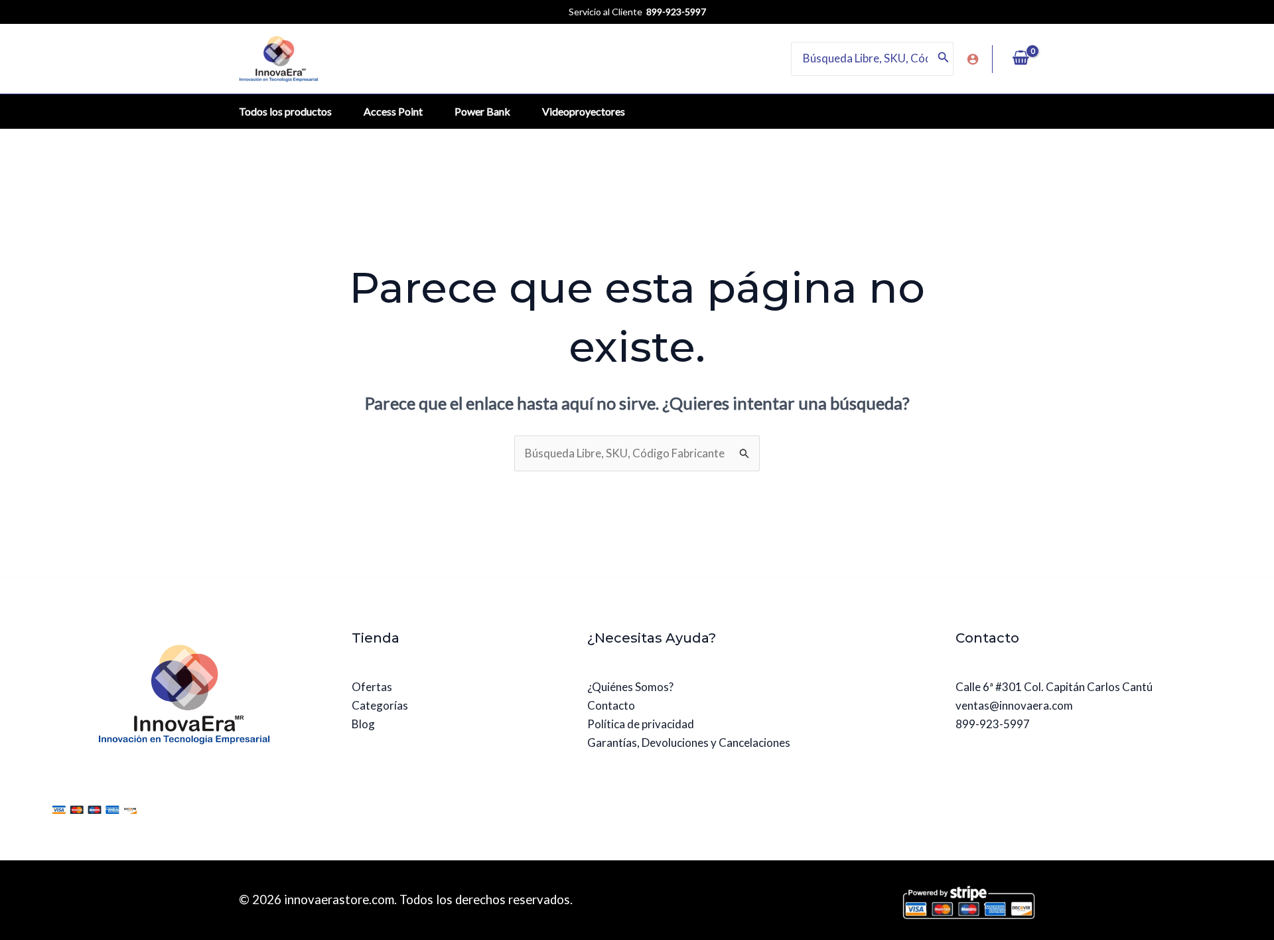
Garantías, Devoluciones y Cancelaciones (688, 742)
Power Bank (482, 111)
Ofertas (372, 687)
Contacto (611, 705)
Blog (363, 724)
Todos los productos (285, 111)
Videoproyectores (583, 111)
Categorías (380, 705)
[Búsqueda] (943, 58)
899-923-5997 (993, 724)
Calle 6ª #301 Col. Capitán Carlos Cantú (1054, 687)
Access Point (393, 111)
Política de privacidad (640, 724)
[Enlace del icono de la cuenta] (973, 59)
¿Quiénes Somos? (630, 687)
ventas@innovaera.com (1014, 705)
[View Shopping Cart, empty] (1020, 58)
